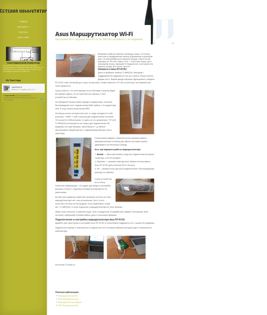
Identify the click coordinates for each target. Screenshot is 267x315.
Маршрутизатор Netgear (70, 302)
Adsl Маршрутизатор (68, 299)
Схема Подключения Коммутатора (23, 62)
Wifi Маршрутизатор (68, 305)
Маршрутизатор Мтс (68, 295)
